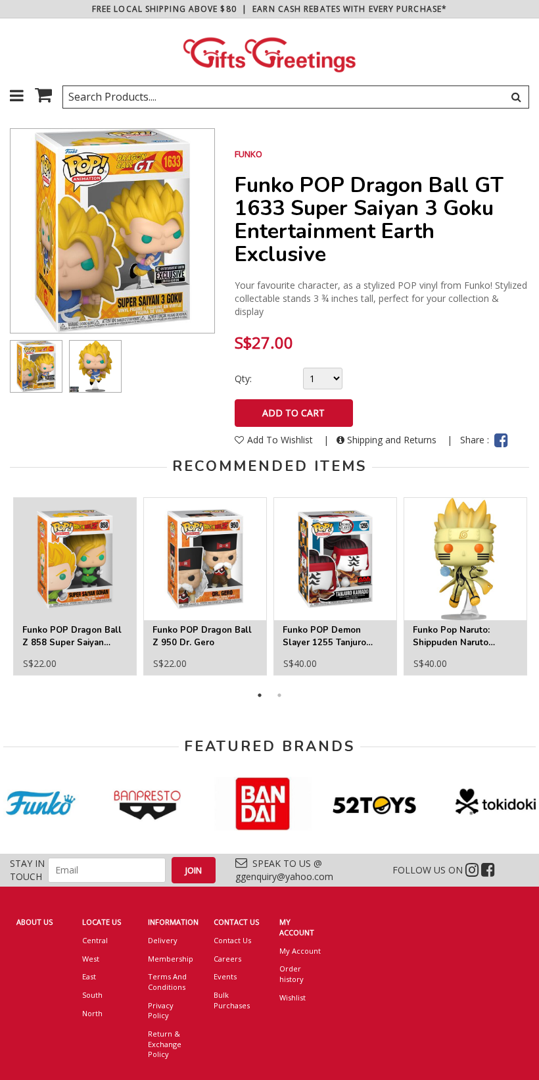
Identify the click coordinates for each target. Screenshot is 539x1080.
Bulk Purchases (232, 1000)
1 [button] (259, 695)
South (92, 995)
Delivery (162, 940)
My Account (300, 951)
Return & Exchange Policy (164, 1044)
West (90, 959)
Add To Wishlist (281, 439)
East (89, 976)
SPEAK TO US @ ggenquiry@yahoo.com (284, 870)
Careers (227, 959)
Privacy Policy (161, 1010)
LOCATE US (101, 922)
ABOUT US (34, 922)
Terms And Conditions (167, 981)
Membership (170, 959)
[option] (36, 366)
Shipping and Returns (391, 439)
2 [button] (279, 695)
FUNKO (248, 154)
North (92, 1013)
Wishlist (292, 997)
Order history (291, 974)
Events (225, 976)
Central (95, 940)
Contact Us (232, 940)
